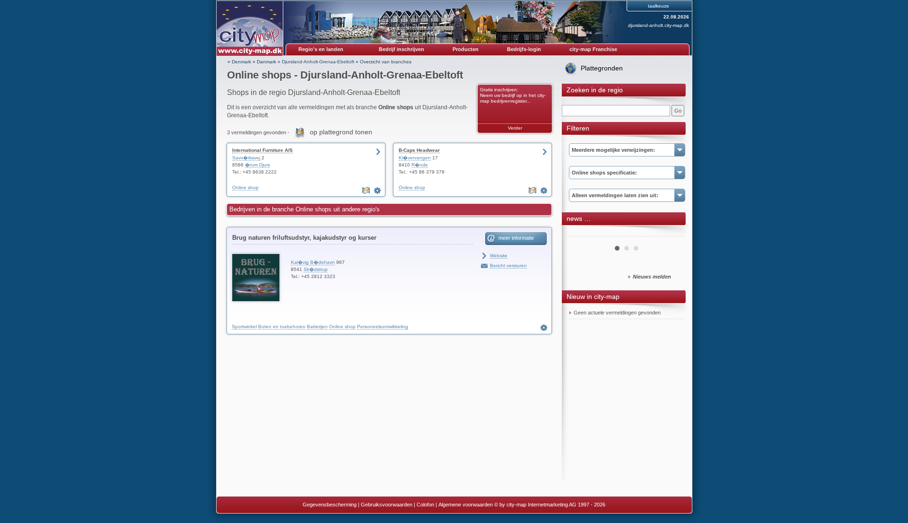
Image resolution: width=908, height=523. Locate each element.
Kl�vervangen (415, 157)
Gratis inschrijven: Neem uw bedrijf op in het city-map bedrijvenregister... (513, 95)
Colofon (425, 504)
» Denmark (239, 61)
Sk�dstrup (316, 269)
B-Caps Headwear (419, 150)
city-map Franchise (593, 49)
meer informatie (516, 238)
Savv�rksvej (246, 157)
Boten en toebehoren (282, 326)
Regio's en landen (320, 49)
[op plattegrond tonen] (367, 190)
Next (672, 232)
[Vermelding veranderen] (378, 190)
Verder (515, 128)
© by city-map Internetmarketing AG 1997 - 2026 (549, 504)
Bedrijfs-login (524, 49)
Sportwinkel (244, 326)
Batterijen (317, 326)
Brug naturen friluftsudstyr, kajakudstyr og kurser (304, 237)
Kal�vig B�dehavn (313, 262)
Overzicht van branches (385, 61)
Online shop (245, 187)
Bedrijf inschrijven (401, 49)
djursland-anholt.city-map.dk (658, 25)
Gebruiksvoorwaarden (386, 504)
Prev (581, 232)
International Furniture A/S (262, 150)
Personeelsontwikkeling (382, 326)
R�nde (419, 164)
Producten (466, 49)
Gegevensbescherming (330, 504)
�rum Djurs (257, 164)
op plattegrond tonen (341, 132)
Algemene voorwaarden (465, 504)
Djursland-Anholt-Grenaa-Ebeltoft (318, 61)
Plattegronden (602, 68)
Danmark (266, 61)
